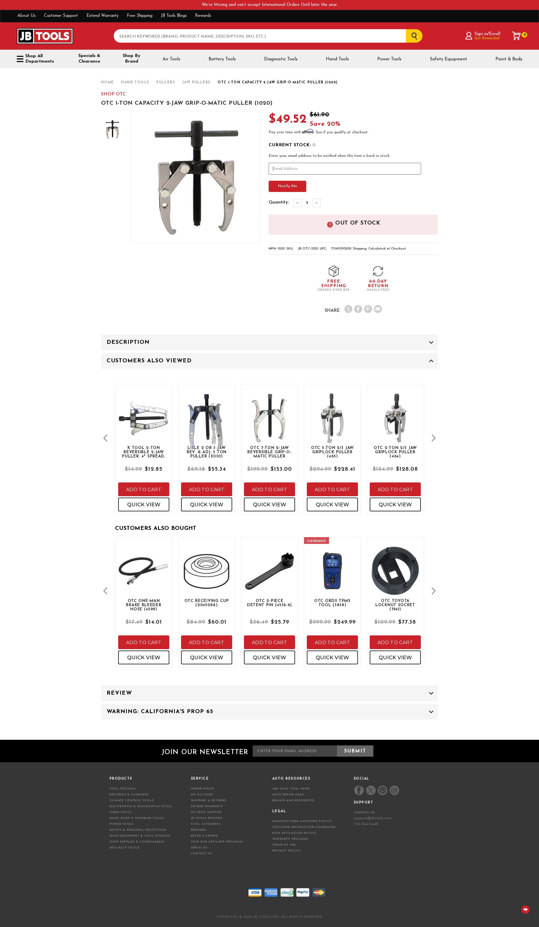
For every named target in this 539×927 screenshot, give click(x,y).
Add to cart (143, 489)
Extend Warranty (102, 16)
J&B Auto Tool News (291, 788)
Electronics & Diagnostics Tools (140, 806)
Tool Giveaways (206, 824)
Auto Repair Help (288, 794)
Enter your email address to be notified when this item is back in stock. (329, 156)
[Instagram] (394, 790)
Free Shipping (139, 16)
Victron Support (206, 812)
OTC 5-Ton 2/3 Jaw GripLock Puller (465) (332, 452)
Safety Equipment (448, 59)
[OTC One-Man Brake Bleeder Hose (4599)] (143, 575)
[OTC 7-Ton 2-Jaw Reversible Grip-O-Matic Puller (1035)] (269, 422)
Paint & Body (508, 59)
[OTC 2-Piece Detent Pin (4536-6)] (269, 575)
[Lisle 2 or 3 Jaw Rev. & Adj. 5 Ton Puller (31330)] (206, 428)
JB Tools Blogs (174, 16)
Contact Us (201, 853)
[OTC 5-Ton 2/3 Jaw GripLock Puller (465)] (332, 422)
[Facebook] (358, 309)
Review (119, 693)
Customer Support (61, 16)
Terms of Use (284, 844)
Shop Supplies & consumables (137, 841)
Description (128, 342)
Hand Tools (337, 59)
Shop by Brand (131, 59)
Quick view (143, 505)
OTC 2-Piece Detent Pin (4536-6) (269, 603)
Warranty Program (290, 839)
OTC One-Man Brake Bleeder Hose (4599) (143, 605)
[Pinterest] (368, 309)
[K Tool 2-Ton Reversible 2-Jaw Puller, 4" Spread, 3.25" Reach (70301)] (143, 422)
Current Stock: (292, 145)
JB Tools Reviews (206, 818)
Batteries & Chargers (129, 794)
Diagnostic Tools (281, 59)
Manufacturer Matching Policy (302, 821)
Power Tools (389, 59)
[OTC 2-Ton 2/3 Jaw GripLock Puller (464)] (395, 422)
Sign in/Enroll (487, 34)
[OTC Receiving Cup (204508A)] (206, 575)
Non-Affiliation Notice (294, 833)
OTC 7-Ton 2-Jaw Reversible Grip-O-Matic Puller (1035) (269, 452)
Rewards (203, 16)
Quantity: (279, 202)
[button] (105, 438)
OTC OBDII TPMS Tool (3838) (332, 603)
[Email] (378, 309)
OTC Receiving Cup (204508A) (206, 603)
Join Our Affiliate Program (217, 841)
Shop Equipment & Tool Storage (139, 835)
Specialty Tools (124, 847)
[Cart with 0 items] (516, 36)
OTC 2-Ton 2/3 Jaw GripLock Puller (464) (395, 452)
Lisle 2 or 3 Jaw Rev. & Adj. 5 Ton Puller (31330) (207, 452)
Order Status (202, 788)
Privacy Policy (286, 850)
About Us (26, 16)
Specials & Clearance (89, 59)
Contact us (364, 812)
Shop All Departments (39, 59)
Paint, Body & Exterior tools (136, 818)
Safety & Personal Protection (138, 830)
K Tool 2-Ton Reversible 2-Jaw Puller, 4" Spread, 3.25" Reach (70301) (143, 452)
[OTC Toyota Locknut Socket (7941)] (395, 575)
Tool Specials (122, 788)
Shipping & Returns (208, 800)
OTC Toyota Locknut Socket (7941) (395, 605)
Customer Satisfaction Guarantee (303, 827)
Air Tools (171, 59)
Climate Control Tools (131, 800)
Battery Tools (222, 59)
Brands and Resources (293, 800)
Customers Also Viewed (149, 361)
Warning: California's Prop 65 (160, 712)
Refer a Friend (204, 835)
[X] (348, 309)
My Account (202, 794)
